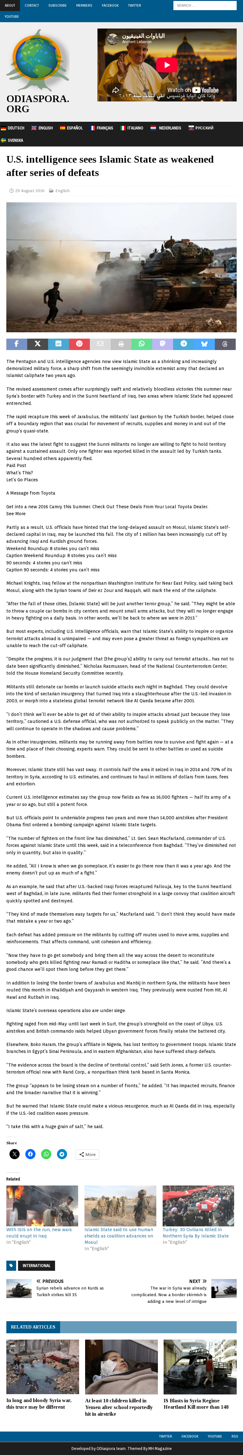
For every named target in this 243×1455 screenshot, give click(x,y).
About (10, 5)
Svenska (15, 140)
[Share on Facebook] (16, 344)
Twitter (134, 5)
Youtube (215, 1436)
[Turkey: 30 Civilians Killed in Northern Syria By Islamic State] (198, 1206)
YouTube (12, 16)
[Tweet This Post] (37, 344)
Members (84, 5)
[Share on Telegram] (183, 344)
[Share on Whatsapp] (141, 344)
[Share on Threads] (225, 344)
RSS (235, 1436)
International (36, 1265)
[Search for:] (205, 5)
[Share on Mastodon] (162, 344)
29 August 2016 (30, 190)
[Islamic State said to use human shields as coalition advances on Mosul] (120, 1206)
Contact (32, 5)
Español (75, 128)
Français (105, 128)
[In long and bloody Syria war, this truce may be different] (42, 1367)
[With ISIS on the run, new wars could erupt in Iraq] (42, 1206)
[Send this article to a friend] (100, 344)
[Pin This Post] (79, 344)
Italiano (135, 128)
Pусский (205, 128)
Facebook (110, 5)
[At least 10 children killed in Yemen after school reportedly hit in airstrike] (121, 1367)
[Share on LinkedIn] (58, 344)
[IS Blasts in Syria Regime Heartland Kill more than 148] (200, 1367)
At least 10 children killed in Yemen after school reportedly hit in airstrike (119, 1407)
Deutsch (16, 128)
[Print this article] (121, 344)
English (46, 128)
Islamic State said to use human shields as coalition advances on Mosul (118, 1236)
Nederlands (170, 128)
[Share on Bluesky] (204, 344)
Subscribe (57, 5)
